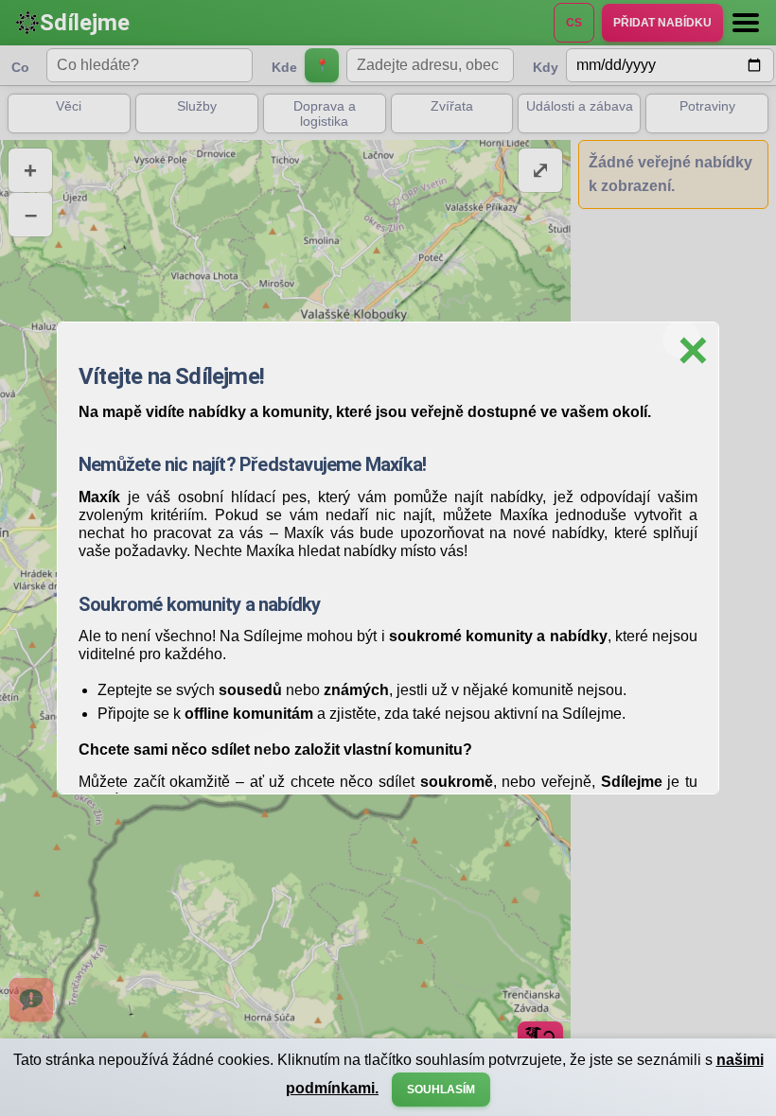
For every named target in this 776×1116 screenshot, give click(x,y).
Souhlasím (441, 1089)
